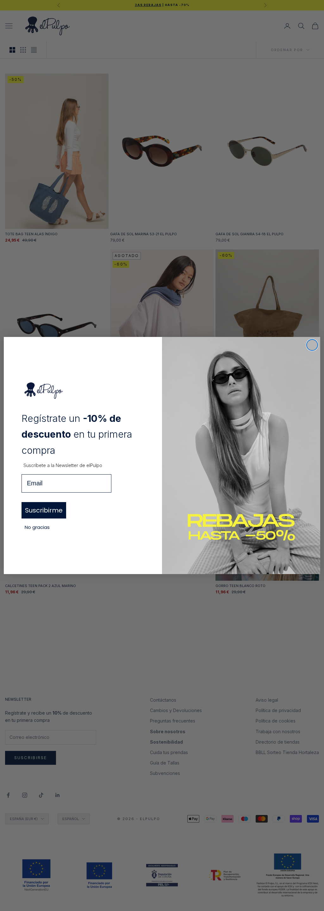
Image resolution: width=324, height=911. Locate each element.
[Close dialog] (312, 345)
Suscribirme (44, 510)
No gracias (37, 527)
